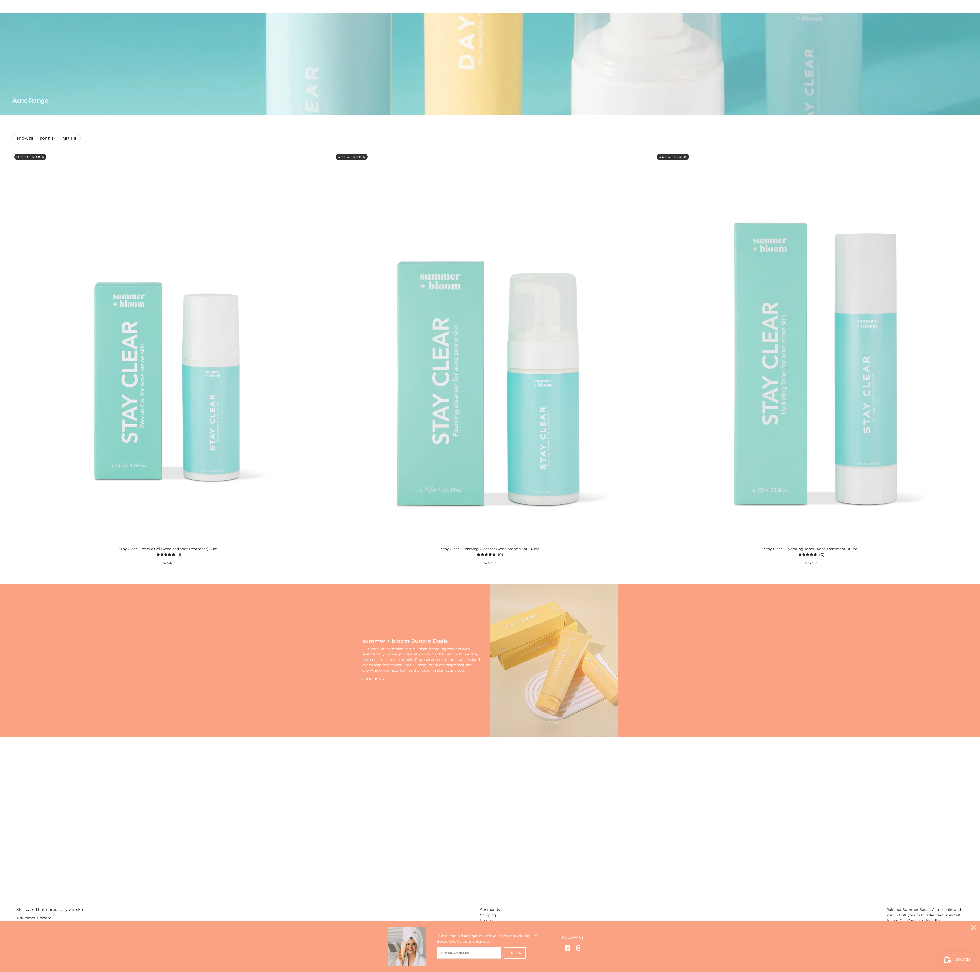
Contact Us (490, 909)
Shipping (488, 915)
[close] (973, 927)
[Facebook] (569, 947)
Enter (514, 953)
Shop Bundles (376, 679)
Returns (487, 920)
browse (25, 138)
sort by (48, 138)
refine (69, 138)
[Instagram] (577, 947)
